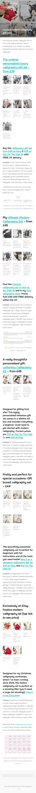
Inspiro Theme (14, 789)
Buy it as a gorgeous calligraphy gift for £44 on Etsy (18, 562)
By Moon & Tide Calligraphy (9, 5)
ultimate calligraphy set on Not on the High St (16, 287)
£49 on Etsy (16, 437)
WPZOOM (23, 789)
